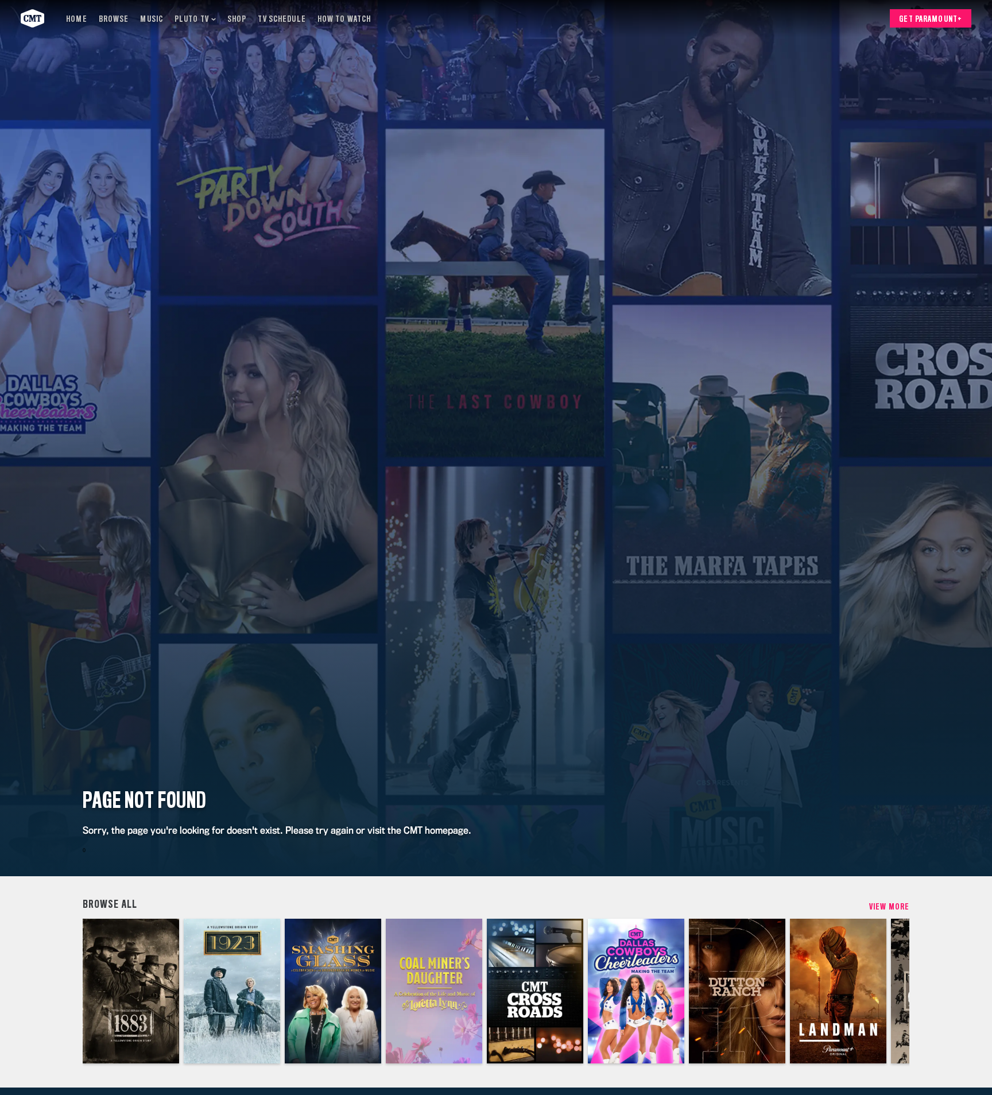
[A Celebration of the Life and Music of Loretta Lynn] (434, 991)
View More (889, 907)
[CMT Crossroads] (535, 991)
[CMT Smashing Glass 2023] (333, 991)
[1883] (131, 991)
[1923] (232, 991)
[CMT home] (32, 18)
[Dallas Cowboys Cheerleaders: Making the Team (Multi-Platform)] (636, 991)
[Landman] (838, 991)
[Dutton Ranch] (737, 991)
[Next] (892, 991)
